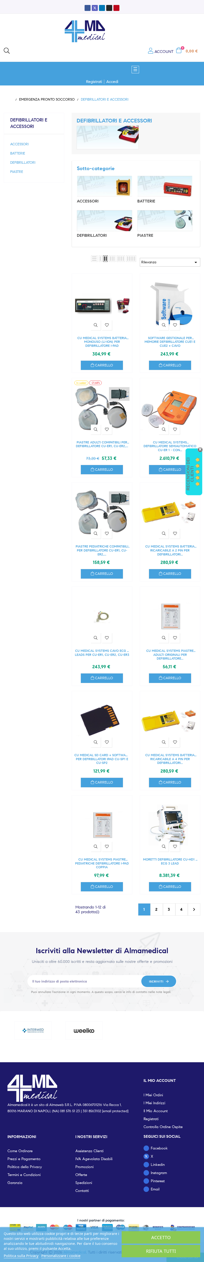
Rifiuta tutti (161, 1251)
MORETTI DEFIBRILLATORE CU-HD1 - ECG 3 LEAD (170, 862)
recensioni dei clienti (190, 474)
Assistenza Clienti (89, 1151)
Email (155, 1189)
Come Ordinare (20, 1151)
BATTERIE (17, 153)
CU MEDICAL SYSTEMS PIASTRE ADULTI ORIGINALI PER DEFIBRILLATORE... (170, 654)
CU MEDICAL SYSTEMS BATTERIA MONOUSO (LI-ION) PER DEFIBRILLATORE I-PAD (102, 342)
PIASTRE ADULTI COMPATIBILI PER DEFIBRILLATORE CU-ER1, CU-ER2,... (102, 444)
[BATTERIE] (165, 186)
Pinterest (158, 1181)
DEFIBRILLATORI (22, 162)
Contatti (82, 1190)
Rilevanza (170, 262)
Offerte (81, 1175)
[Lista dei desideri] (107, 325)
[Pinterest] (116, 8)
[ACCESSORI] (104, 186)
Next (194, 909)
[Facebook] (88, 8)
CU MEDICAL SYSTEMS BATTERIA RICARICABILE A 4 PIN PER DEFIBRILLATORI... (170, 759)
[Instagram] (109, 8)
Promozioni (84, 1167)
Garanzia (14, 1183)
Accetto (161, 1237)
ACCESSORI (19, 144)
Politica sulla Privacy (21, 1255)
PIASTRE (16, 172)
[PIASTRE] (165, 220)
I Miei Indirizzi (154, 1103)
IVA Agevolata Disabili (93, 1159)
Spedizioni (83, 1183)
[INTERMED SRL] (32, 1030)
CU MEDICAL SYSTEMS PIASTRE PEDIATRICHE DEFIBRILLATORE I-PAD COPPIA (102, 863)
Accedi (112, 81)
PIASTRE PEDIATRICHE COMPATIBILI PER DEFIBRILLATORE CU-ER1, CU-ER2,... (102, 550)
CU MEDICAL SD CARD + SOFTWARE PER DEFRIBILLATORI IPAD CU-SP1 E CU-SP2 (101, 759)
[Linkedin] (102, 8)
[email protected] (115, 1111)
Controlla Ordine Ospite (163, 1127)
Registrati (94, 81)
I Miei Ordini (153, 1095)
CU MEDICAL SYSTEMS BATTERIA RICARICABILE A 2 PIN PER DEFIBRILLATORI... (170, 550)
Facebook (159, 1148)
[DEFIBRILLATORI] (104, 220)
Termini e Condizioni (24, 1175)
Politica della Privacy (24, 1167)
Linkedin (158, 1164)
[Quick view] (96, 325)
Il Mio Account (156, 1111)
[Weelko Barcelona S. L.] (83, 1030)
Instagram (159, 1173)
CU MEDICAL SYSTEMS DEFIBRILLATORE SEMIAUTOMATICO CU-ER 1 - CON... (170, 446)
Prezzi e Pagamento (24, 1159)
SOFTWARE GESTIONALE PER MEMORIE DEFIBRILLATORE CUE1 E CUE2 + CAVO (170, 342)
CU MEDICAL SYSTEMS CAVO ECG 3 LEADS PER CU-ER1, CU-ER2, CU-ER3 (102, 653)
